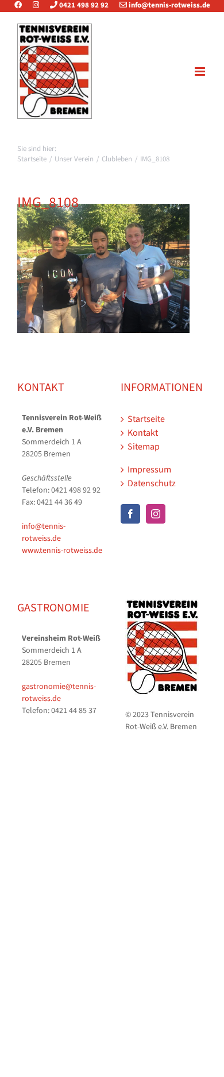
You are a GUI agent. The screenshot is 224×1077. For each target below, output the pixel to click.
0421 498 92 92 (83, 5)
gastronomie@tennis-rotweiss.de (59, 692)
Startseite (146, 419)
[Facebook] (22, 5)
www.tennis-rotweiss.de (62, 550)
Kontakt (143, 433)
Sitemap (144, 446)
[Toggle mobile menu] (201, 71)
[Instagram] (36, 5)
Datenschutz (152, 483)
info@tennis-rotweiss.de (168, 5)
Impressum (149, 469)
